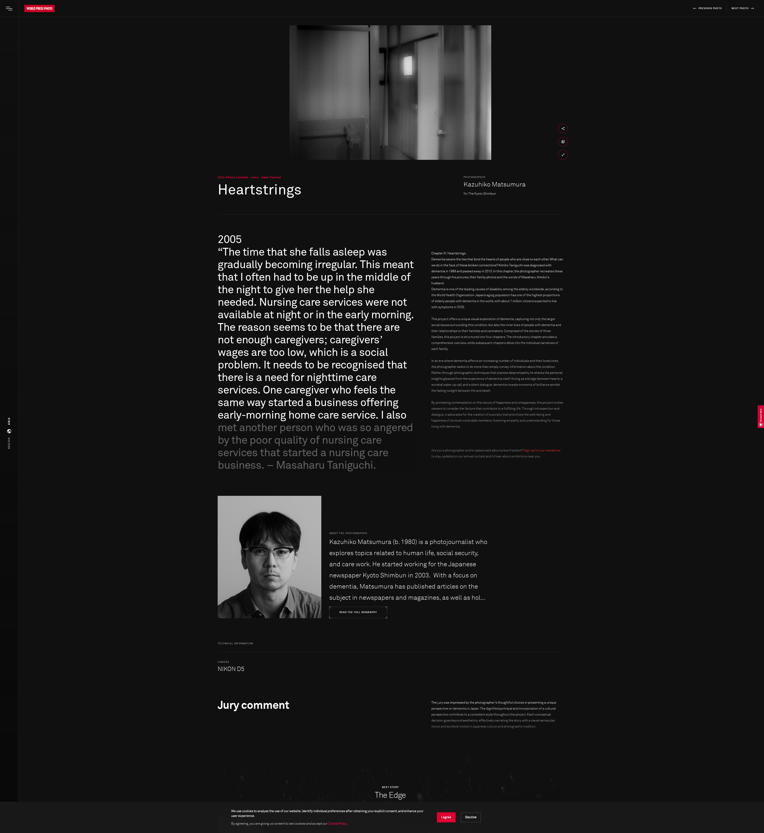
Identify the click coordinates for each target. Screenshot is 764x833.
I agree (446, 817)
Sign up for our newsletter (542, 450)
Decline (471, 817)
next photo (740, 8)
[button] (9, 433)
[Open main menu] (9, 8)
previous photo (710, 8)
